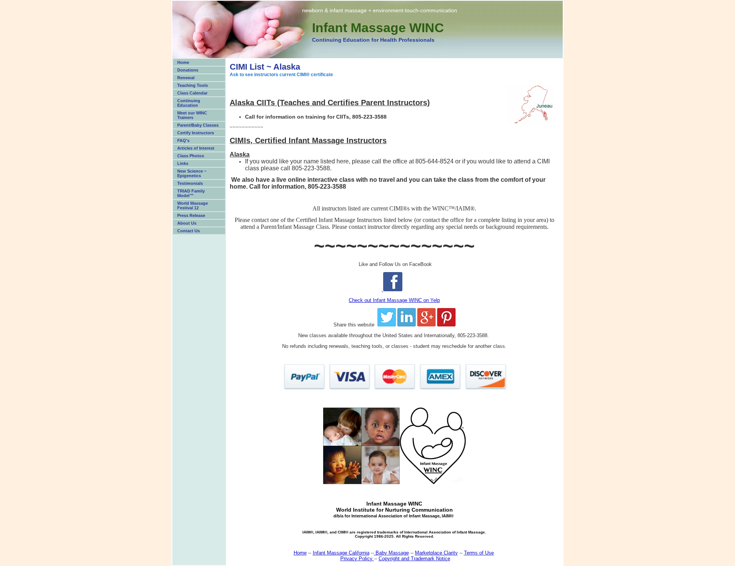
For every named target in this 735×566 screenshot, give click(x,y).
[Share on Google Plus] (426, 325)
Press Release (191, 215)
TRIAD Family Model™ (191, 193)
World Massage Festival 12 (192, 205)
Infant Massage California (341, 553)
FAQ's (183, 140)
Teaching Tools (192, 85)
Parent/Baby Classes (198, 125)
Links (182, 163)
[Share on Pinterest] (446, 325)
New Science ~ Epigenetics (191, 173)
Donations (187, 70)
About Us (186, 223)
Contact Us (188, 230)
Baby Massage (391, 553)
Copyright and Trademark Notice (414, 558)
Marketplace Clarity (436, 553)
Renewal (185, 77)
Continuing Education (188, 103)
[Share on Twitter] (386, 325)
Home (183, 62)
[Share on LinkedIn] (406, 325)
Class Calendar (192, 93)
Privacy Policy (357, 558)
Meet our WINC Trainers (192, 115)
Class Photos (190, 155)
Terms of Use (479, 553)
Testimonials (190, 183)
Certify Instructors (195, 132)
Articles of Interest (195, 148)
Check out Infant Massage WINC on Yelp (394, 300)
